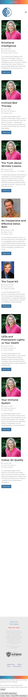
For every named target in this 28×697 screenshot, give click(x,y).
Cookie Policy (11, 664)
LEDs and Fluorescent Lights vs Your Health (12, 339)
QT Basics (12, 288)
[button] (26, 12)
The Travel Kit (9, 281)
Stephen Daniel (8, 232)
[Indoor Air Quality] (11, 447)
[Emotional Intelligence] (11, 29)
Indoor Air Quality (12, 460)
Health (5, 350)
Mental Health (13, 53)
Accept (2, 695)
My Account (14, 2)
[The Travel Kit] (7, 270)
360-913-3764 (14, 628)
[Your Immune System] (11, 387)
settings (3, 689)
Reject (8, 695)
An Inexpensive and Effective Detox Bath (13, 223)
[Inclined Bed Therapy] (11, 90)
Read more (6, 72)
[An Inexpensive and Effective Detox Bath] (10, 208)
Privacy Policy (17, 666)
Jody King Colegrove (9, 51)
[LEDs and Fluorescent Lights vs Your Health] (11, 323)
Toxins (11, 234)
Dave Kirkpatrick (8, 286)
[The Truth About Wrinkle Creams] (11, 150)
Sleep (10, 113)
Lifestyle (5, 53)
